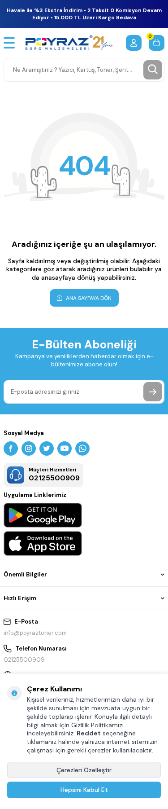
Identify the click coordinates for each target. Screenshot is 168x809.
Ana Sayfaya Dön (88, 298)
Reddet (89, 733)
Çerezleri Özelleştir (84, 770)
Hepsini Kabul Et (84, 790)
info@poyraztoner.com (35, 633)
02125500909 (24, 660)
